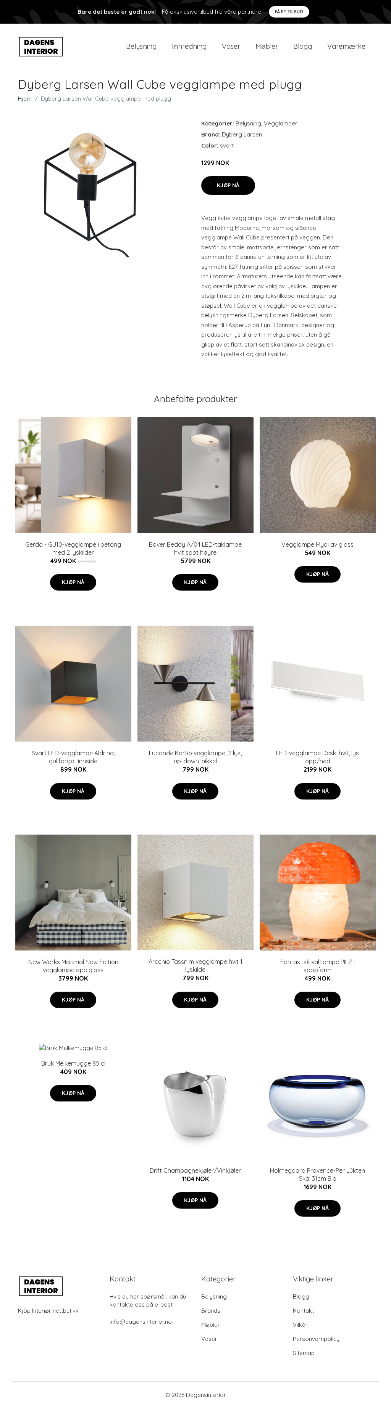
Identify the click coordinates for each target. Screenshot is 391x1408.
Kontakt (303, 1310)
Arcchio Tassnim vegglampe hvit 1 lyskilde (195, 965)
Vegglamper (280, 123)
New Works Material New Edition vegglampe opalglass (73, 966)
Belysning (141, 46)
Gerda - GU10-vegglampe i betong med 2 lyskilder (73, 548)
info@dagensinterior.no (141, 1321)
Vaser (231, 46)
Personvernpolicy (316, 1338)
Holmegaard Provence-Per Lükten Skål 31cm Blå (317, 1174)
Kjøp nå (228, 185)
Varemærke (346, 46)
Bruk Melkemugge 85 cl (73, 1063)
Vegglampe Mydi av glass (317, 544)
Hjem (25, 98)
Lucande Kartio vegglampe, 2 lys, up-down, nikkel (195, 757)
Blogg (302, 46)
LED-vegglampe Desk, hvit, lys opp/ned (317, 757)
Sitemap (304, 1353)
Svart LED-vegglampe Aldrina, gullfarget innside (73, 757)
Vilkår (300, 1324)
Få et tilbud (289, 11)
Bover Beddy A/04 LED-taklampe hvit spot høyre (195, 548)
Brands (210, 1310)
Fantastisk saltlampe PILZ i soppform (317, 966)
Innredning (189, 46)
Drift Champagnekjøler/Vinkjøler (195, 1170)
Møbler (266, 46)
